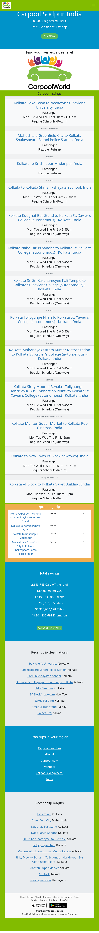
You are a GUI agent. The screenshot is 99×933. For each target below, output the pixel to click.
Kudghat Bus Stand (44, 826)
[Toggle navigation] (93, 5)
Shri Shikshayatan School (44, 676)
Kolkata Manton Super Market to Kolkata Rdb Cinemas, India (49, 425)
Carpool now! (49, 760)
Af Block (44, 874)
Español (64, 900)
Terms (30, 897)
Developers (66, 897)
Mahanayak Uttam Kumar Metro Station (44, 851)
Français (44, 900)
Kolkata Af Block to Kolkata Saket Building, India (49, 484)
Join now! (49, 36)
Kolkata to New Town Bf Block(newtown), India (49, 455)
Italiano (54, 900)
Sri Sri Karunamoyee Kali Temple (44, 839)
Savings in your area (49, 628)
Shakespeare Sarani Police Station (44, 670)
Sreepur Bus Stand (44, 707)
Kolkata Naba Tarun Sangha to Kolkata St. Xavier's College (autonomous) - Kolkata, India (49, 250)
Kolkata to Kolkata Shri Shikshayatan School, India (50, 187)
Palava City (45, 713)
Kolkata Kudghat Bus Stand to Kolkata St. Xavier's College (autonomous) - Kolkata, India (49, 217)
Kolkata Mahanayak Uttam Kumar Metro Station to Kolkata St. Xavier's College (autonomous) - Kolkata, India (49, 354)
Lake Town (44, 814)
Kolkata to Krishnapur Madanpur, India (49, 163)
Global (49, 754)
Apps (76, 897)
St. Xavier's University (43, 663)
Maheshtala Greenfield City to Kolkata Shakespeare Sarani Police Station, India (49, 137)
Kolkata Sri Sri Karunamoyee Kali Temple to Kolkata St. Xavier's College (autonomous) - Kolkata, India (49, 284)
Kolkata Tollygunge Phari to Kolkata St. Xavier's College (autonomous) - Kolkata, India (49, 319)
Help (22, 897)
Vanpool (49, 767)
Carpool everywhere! (49, 773)
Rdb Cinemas (44, 688)
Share (56, 897)
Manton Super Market (44, 868)
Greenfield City (41, 820)
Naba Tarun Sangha (44, 833)
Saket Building (44, 700)
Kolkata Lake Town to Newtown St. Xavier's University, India (49, 105)
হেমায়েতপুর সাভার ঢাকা (40, 880)
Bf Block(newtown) (42, 694)
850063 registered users (49, 21)
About (38, 897)
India (74, 13)
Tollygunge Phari (44, 845)
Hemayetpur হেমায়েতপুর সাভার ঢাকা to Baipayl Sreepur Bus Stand (25, 517)
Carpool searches (49, 748)
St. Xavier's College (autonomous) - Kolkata (44, 682)
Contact (47, 897)
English (34, 900)
